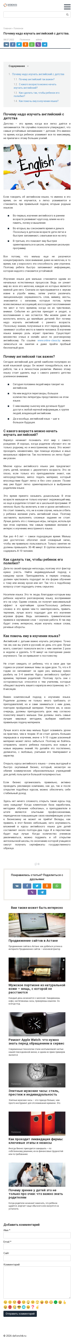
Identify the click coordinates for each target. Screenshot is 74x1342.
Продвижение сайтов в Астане (33, 941)
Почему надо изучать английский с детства (38, 74)
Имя (6, 1230)
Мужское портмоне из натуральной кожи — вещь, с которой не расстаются (37, 988)
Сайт (6, 1253)
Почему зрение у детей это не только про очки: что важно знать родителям (36, 1193)
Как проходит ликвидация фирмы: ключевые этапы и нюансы (36, 1141)
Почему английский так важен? (37, 79)
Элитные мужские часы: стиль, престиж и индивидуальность (34, 1092)
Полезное (25, 39)
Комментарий (11, 1264)
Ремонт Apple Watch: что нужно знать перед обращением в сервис (36, 1041)
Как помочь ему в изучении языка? (39, 101)
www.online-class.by (49, 340)
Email (7, 1241)
